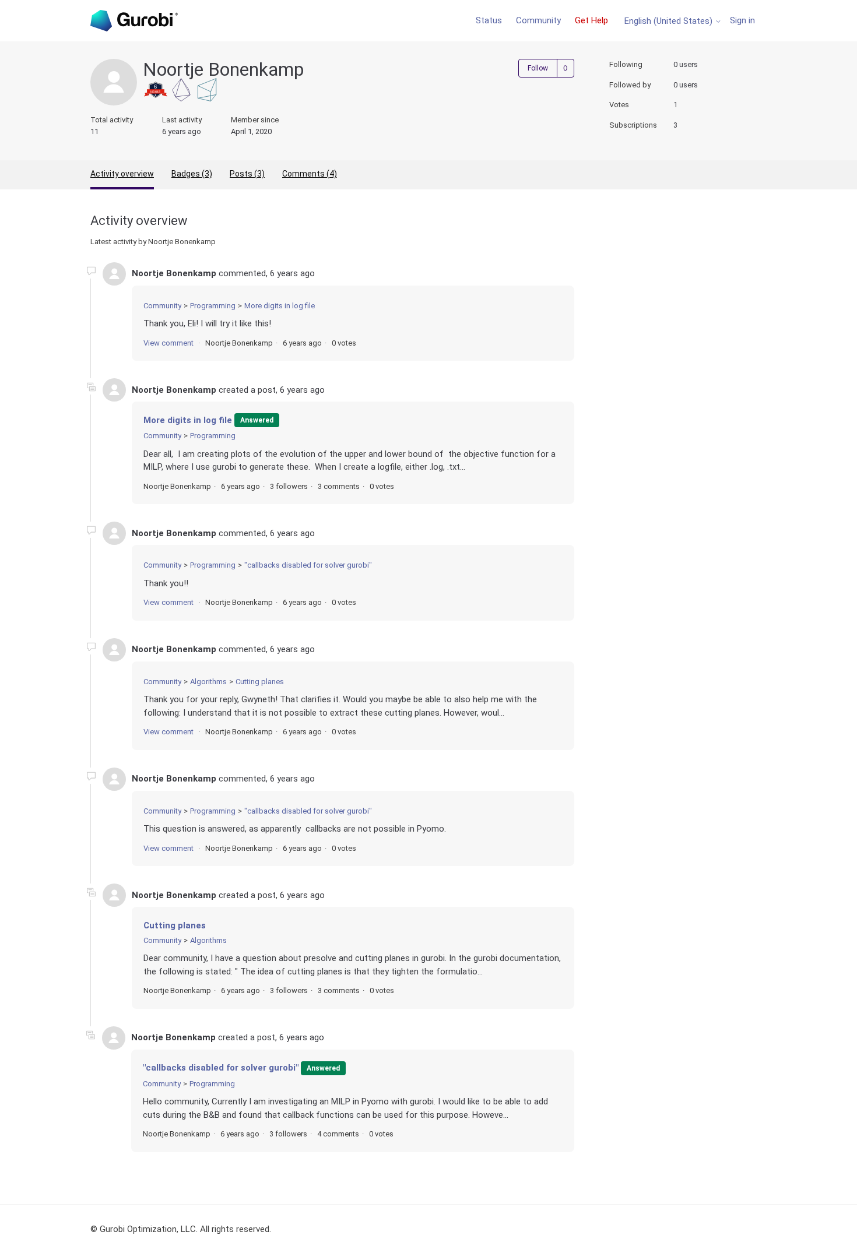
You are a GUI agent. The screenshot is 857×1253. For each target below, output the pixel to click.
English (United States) (669, 21)
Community (538, 20)
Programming (213, 305)
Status (489, 20)
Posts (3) (247, 173)
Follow (538, 68)
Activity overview (122, 173)
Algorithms (208, 681)
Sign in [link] (742, 20)
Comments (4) (309, 173)
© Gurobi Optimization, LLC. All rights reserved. (180, 1229)
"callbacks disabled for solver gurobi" (308, 565)
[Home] (134, 20)
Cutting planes (260, 681)
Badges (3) (191, 173)
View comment (168, 343)
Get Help (591, 20)
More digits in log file (279, 305)
